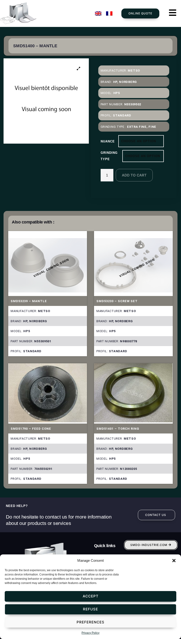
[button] (174, 560)
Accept (91, 596)
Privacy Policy (90, 633)
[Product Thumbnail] (78, 68)
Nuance (108, 141)
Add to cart (134, 175)
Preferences (90, 622)
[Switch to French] (109, 13)
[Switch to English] (98, 13)
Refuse (90, 609)
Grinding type (109, 156)
